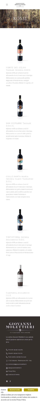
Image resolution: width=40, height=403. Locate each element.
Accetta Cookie (15, 390)
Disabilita (31, 390)
